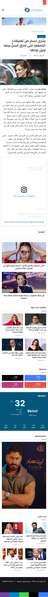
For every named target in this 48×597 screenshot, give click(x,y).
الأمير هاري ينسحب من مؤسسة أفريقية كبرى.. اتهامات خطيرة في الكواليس (36, 565)
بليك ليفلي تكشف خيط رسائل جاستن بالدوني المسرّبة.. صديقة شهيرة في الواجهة (12, 539)
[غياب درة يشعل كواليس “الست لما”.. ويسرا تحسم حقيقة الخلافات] (12, 319)
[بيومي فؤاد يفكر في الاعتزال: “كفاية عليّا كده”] (12, 345)
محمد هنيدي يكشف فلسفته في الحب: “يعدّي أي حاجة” (36, 328)
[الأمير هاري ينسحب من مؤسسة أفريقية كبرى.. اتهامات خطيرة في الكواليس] (35, 554)
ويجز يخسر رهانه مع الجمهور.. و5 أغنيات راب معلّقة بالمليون (36, 538)
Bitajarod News (7, 581)
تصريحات (34, 31)
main (41, 232)
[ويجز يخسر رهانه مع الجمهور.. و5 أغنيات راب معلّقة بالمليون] (35, 527)
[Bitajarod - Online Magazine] (33, 9)
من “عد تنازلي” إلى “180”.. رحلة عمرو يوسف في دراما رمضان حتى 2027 (13, 565)
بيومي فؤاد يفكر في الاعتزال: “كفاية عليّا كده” (12, 354)
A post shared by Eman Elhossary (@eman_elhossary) (24, 222)
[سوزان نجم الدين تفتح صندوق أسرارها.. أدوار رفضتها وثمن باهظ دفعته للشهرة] (35, 345)
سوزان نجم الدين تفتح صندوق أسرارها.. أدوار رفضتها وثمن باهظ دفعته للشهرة (36, 355)
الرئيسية (41, 31)
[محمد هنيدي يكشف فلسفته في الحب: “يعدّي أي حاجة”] (35, 319)
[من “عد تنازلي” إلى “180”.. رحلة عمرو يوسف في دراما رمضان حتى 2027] (12, 554)
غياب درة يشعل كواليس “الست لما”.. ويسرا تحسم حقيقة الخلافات (14, 330)
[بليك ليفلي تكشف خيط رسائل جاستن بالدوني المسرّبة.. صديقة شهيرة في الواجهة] (12, 528)
